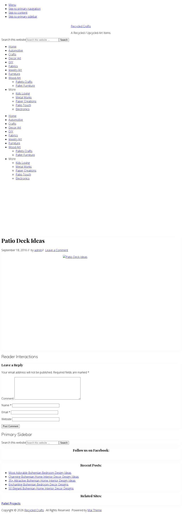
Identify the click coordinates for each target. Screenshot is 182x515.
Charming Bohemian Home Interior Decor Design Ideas (44, 477)
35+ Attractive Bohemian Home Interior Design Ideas (42, 480)
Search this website (13, 40)
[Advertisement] (91, 208)
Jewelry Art (15, 70)
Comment (7, 398)
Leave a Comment (56, 250)
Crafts (12, 54)
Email (5, 412)
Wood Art (15, 78)
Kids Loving (23, 93)
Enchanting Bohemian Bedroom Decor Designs (38, 484)
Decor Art (15, 58)
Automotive (16, 50)
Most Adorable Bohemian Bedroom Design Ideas (40, 473)
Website (6, 419)
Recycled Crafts (81, 26)
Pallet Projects (10, 503)
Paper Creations (26, 101)
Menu (12, 5)
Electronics (23, 109)
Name (6, 405)
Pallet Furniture (25, 86)
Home (12, 46)
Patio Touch (23, 105)
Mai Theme (94, 510)
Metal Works (24, 97)
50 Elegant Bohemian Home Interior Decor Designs (41, 488)
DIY (11, 62)
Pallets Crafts (24, 82)
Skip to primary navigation (25, 9)
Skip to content (18, 13)
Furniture (14, 74)
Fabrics (13, 66)
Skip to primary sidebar (23, 16)
